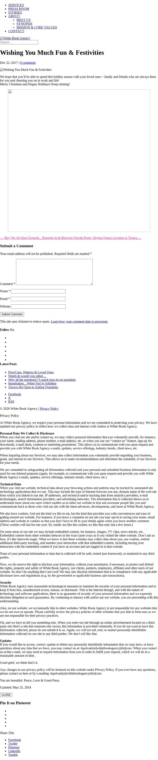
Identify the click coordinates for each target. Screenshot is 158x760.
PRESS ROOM (18, 9)
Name (5, 291)
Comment (7, 284)
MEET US (23, 20)
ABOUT (14, 16)
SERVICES (16, 5)
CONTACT (16, 31)
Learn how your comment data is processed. (79, 321)
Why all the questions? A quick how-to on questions (42, 379)
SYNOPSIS (24, 23)
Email (5, 298)
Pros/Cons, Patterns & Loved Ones (31, 372)
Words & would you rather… (27, 376)
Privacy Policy (49, 408)
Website (5, 306)
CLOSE (6, 694)
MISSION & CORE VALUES (36, 27)
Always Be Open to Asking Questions (33, 387)
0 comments (28, 62)
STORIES (15, 12)
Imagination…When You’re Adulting (32, 383)
